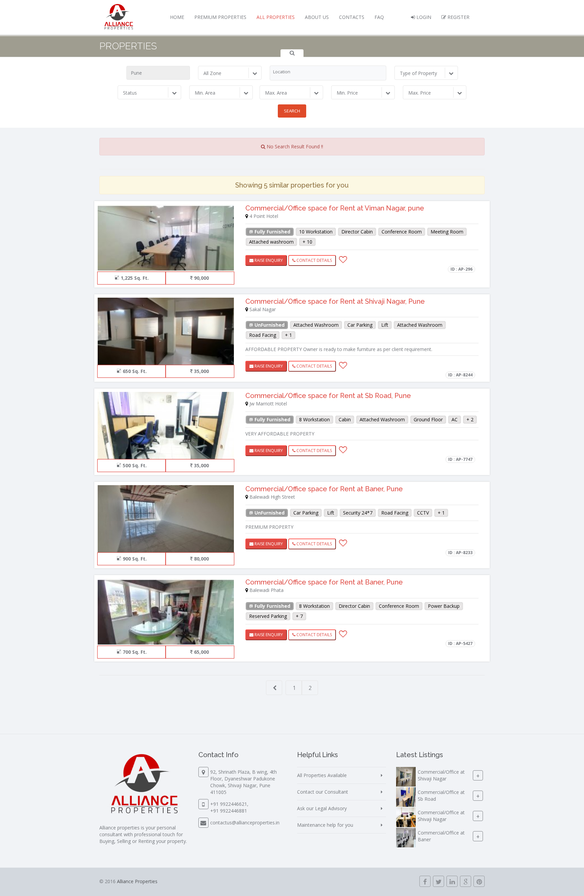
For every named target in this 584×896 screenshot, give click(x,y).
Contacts (351, 17)
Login (423, 17)
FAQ (379, 17)
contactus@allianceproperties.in (244, 822)
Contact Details (313, 260)
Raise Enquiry (268, 260)
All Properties (276, 17)
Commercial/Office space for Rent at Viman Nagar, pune (334, 208)
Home (177, 17)
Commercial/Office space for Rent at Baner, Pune (324, 489)
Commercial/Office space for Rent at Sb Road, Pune (328, 395)
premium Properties (220, 17)
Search (292, 111)
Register (457, 17)
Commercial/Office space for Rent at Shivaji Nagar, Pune (335, 301)
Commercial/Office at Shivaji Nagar (441, 775)
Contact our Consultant (322, 792)
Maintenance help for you (325, 825)
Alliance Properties (137, 881)
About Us (317, 17)
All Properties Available (322, 775)
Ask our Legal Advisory (322, 808)
